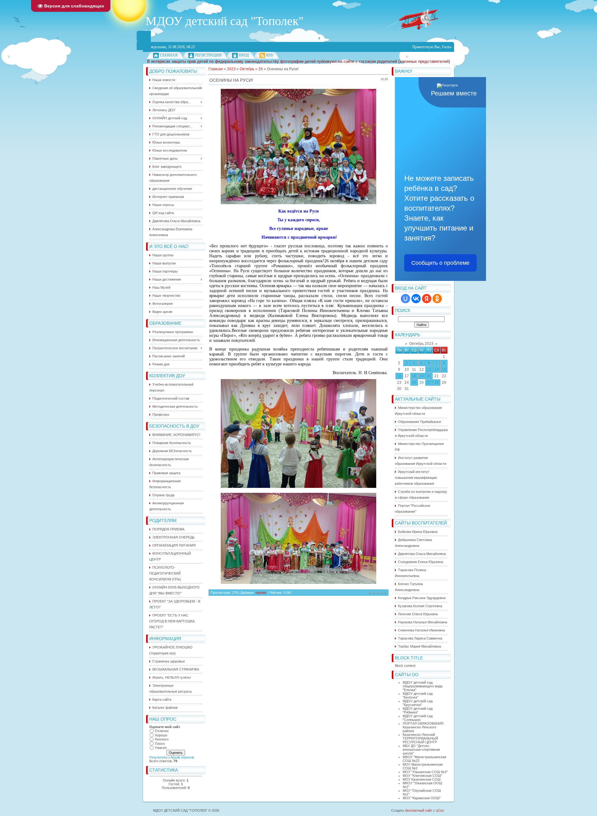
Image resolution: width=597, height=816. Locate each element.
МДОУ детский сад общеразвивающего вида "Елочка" (422, 686)
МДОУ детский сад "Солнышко (418, 718)
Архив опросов (182, 757)
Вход (244, 55)
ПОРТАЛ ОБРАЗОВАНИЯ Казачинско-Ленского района (423, 727)
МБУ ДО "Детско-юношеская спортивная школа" (421, 749)
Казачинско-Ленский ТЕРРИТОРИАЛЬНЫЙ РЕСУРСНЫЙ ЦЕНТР (420, 738)
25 (414, 382)
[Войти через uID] (405, 298)
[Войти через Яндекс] (426, 298)
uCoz (440, 810)
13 (429, 369)
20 (429, 376)
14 (436, 369)
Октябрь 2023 (421, 344)
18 (414, 376)
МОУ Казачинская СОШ (422, 779)
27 (429, 382)
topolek (261, 592)
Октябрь (247, 69)
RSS (269, 55)
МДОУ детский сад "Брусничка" (418, 703)
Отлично (162, 731)
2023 (231, 69)
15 (444, 369)
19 (421, 376)
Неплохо (162, 739)
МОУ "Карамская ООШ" (422, 798)
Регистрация (208, 55)
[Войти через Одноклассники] (437, 298)
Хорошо (161, 735)
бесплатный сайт (418, 810)
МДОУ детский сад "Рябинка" (418, 710)
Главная (169, 55)
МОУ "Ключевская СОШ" (422, 775)
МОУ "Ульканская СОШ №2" (425, 772)
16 (399, 376)
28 (436, 382)
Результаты (158, 757)
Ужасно (161, 748)
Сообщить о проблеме (440, 263)
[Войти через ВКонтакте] (416, 298)
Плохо (160, 743)
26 (421, 382)
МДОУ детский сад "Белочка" (418, 695)
